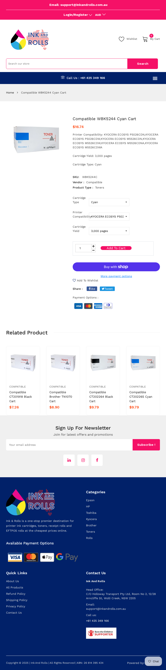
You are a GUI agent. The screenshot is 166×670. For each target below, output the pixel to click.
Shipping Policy (16, 600)
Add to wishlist (87, 280)
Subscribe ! (146, 445)
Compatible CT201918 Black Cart (20, 396)
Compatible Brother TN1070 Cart (60, 396)
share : (78, 288)
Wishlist (132, 38)
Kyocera (91, 519)
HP (88, 506)
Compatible (17, 386)
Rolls (89, 538)
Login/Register (76, 15)
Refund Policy (15, 593)
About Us (12, 581)
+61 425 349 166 (92, 78)
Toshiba (91, 512)
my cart (155, 38)
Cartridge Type (79, 200)
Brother (91, 525)
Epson (90, 500)
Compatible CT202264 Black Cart (101, 396)
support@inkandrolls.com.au (106, 608)
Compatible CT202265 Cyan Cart (140, 396)
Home (10, 92)
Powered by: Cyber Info (143, 663)
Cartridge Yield (79, 229)
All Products (14, 587)
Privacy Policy (15, 606)
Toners (90, 531)
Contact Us (14, 612)
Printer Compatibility (81, 214)
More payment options (116, 276)
